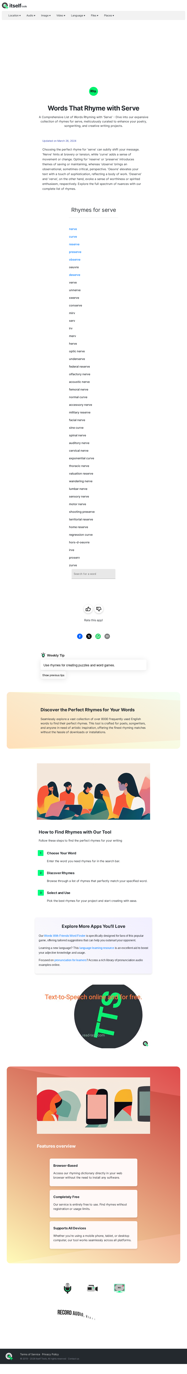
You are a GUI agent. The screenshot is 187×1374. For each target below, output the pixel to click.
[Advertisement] (93, 47)
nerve (73, 229)
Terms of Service (30, 1354)
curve (73, 236)
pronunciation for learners (70, 960)
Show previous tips (53, 675)
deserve (74, 275)
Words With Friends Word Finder (64, 935)
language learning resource (96, 947)
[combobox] (93, 574)
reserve (74, 244)
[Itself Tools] (93, 1302)
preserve (75, 252)
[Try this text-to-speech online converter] (93, 1016)
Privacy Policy (50, 1354)
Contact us (73, 1358)
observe (74, 259)
